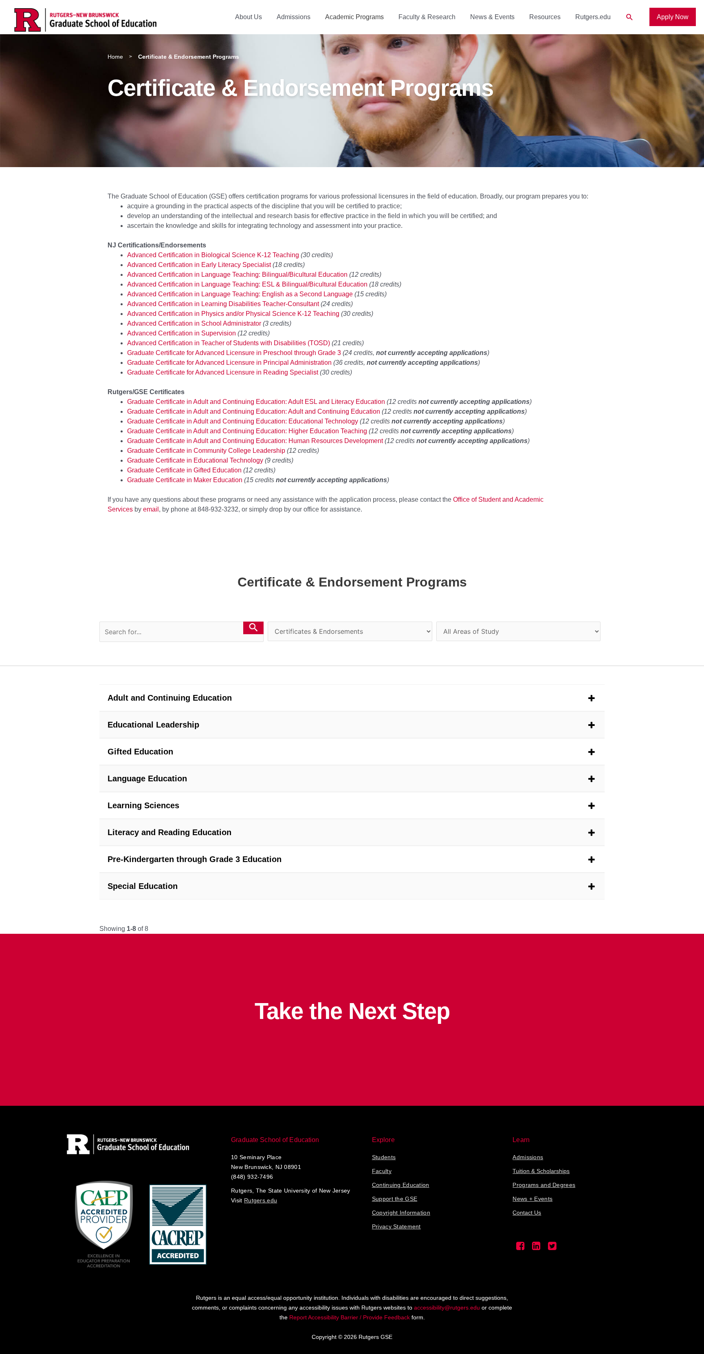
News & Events (492, 16)
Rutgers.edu (593, 16)
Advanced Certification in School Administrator (194, 323)
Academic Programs (354, 16)
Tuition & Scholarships (541, 1171)
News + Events (532, 1198)
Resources (545, 16)
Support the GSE (394, 1198)
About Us (248, 16)
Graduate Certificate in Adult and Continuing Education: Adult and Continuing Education (253, 411)
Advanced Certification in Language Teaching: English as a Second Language (240, 294)
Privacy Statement (396, 1226)
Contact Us (527, 1212)
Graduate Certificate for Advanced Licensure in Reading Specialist (222, 372)
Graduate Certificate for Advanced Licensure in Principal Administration (229, 362)
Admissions (293, 16)
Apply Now (673, 16)
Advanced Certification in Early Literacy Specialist (199, 264)
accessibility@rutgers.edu (447, 1307)
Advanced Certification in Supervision (181, 333)
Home (115, 56)
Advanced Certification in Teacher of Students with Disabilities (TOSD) (228, 343)
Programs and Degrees (544, 1185)
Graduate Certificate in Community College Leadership (206, 450)
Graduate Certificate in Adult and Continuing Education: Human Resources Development (255, 440)
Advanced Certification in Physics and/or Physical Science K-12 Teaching (233, 313)
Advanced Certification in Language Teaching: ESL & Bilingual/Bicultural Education (247, 284)
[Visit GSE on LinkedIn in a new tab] (536, 1248)
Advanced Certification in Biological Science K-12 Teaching (213, 254)
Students (384, 1157)
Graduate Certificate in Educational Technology (195, 460)
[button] (629, 17)
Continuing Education (400, 1185)
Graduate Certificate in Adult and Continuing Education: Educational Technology (242, 421)
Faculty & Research (426, 16)
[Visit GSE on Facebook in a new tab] (520, 1248)
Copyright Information (401, 1212)
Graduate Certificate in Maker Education (184, 479)
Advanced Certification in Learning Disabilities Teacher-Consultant (223, 303)
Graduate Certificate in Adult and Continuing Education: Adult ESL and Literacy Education (256, 401)
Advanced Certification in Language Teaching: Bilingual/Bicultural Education (237, 274)
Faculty (382, 1171)
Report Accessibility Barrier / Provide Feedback (349, 1317)
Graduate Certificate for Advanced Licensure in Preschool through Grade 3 (234, 352)
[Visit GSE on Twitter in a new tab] (552, 1248)
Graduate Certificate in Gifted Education (184, 470)
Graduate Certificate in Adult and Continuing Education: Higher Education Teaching (247, 431)
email (151, 509)
